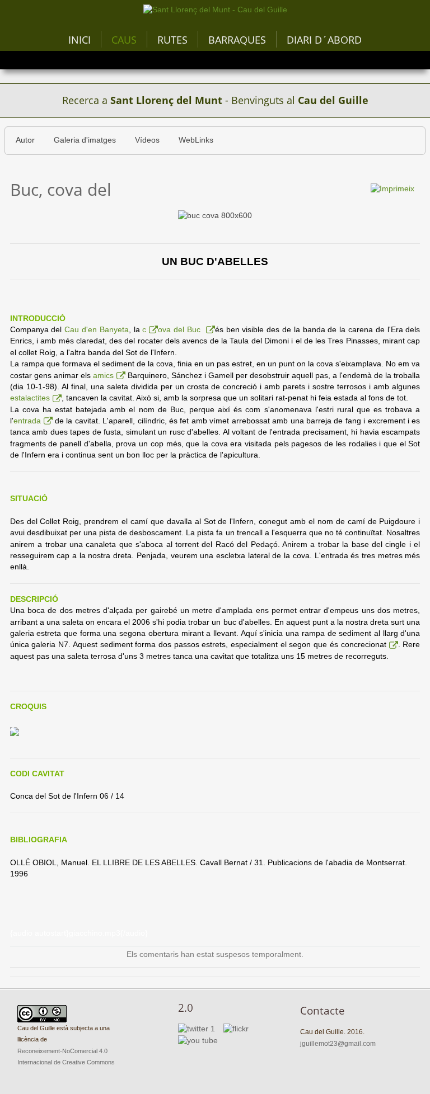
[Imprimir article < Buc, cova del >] (392, 189)
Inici (79, 39)
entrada (27, 421)
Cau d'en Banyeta (96, 330)
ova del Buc (180, 330)
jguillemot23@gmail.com (338, 1044)
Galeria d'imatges (85, 140)
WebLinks (196, 140)
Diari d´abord (324, 39)
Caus (124, 39)
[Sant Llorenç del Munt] (215, 10)
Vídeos (147, 140)
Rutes (172, 39)
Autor (25, 140)
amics (103, 375)
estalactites (30, 398)
